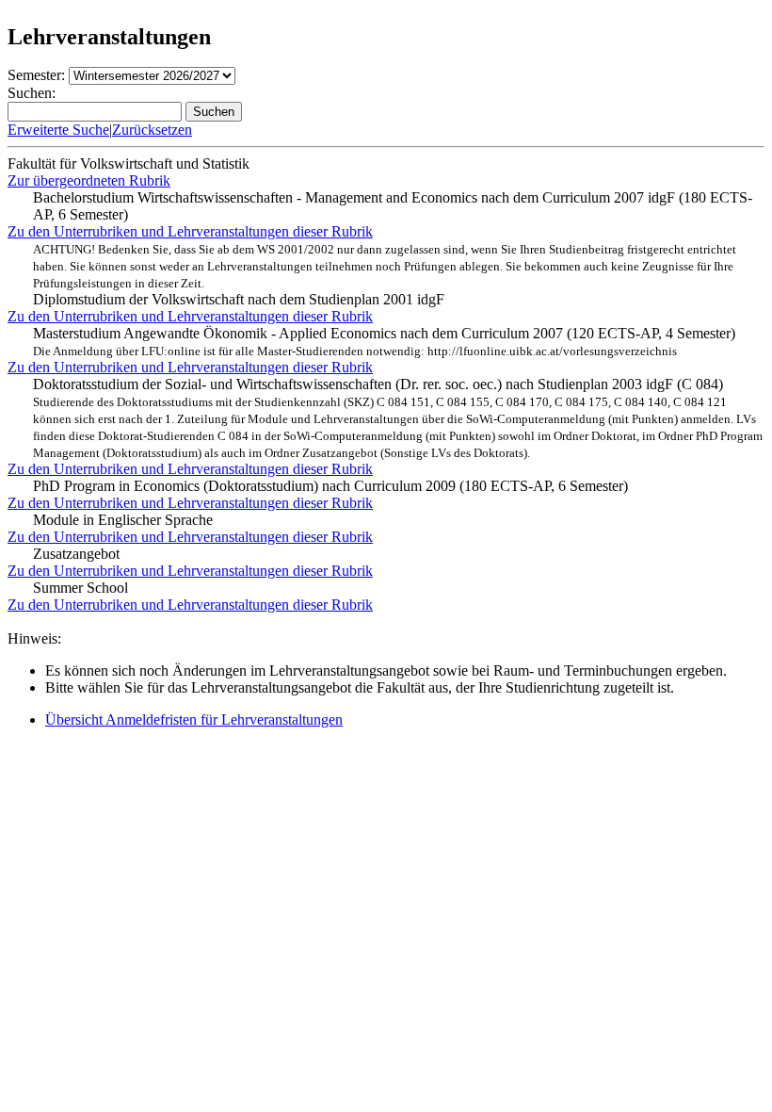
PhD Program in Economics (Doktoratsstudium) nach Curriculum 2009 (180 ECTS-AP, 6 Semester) (330, 486)
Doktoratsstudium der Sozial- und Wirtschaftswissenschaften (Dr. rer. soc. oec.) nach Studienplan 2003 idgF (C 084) (398, 418)
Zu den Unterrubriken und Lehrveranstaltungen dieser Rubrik (190, 231)
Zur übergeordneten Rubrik (89, 180)
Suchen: (32, 93)
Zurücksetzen (152, 130)
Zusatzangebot (76, 554)
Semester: (36, 75)
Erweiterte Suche (58, 130)
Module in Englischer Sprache (123, 520)
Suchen (213, 112)
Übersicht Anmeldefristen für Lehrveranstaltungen (194, 719)
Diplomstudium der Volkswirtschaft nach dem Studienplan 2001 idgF (384, 274)
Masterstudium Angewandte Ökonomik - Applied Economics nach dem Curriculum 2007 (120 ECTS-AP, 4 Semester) (384, 341)
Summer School (80, 588)
